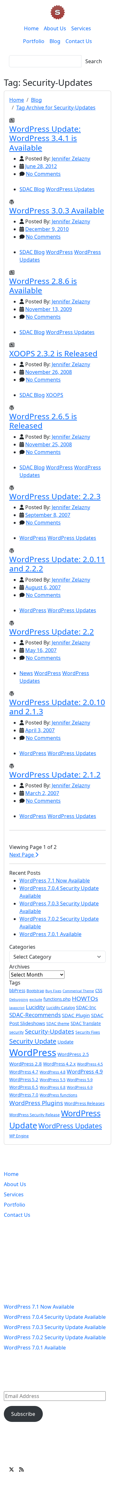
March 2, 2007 (42, 793)
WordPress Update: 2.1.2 (55, 774)
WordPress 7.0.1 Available (50, 934)
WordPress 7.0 (23, 1095)
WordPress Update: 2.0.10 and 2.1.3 (57, 707)
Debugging (18, 999)
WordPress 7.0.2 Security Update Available (55, 1337)
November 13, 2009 (48, 309)
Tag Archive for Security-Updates (56, 107)
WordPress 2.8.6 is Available (43, 285)
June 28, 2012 (41, 166)
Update (65, 1042)
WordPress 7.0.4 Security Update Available (55, 1316)
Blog (55, 41)
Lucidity (35, 1007)
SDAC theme (57, 1023)
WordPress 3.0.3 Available (56, 210)
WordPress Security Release (34, 1115)
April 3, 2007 (40, 730)
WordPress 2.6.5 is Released (43, 421)
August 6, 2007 (43, 587)
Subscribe (23, 1413)
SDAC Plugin (76, 1015)
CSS (98, 990)
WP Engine (19, 1136)
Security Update (32, 1041)
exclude (35, 999)
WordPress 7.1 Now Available (54, 880)
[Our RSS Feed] (21, 1469)
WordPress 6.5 (23, 1087)
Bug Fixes (53, 991)
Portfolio (33, 41)
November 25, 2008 (48, 444)
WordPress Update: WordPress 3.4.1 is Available (45, 138)
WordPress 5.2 (23, 1079)
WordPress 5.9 (80, 1079)
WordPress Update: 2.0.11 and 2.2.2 (57, 564)
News (26, 673)
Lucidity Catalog (60, 1007)
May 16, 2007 (41, 650)
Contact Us (78, 41)
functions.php (57, 999)
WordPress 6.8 (52, 1087)
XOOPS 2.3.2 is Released (53, 353)
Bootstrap (35, 990)
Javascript (17, 1008)
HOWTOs (85, 998)
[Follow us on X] (11, 1469)
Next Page (22, 854)
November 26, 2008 (48, 371)
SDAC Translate (86, 1023)
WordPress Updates (70, 189)
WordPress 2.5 (73, 1054)
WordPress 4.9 (85, 1071)
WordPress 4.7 (23, 1072)
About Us (55, 28)
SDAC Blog (32, 189)
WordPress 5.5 (52, 1079)
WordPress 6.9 (80, 1087)
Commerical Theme (78, 991)
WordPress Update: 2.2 (51, 631)
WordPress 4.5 (90, 1064)
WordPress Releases (84, 1103)
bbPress (17, 990)
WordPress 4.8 (52, 1072)
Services (81, 28)
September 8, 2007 (47, 514)
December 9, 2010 (47, 229)
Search (93, 61)
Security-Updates (49, 1031)
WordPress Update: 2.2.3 (55, 496)
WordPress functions (58, 1095)
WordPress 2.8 (25, 1063)
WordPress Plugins (36, 1103)
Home (31, 28)
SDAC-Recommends (35, 1015)
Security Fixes (87, 1032)
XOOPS (54, 394)
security (16, 1032)
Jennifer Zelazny (71, 158)
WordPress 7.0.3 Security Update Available (55, 1327)
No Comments (43, 173)
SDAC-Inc (86, 1007)
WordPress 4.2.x (59, 1064)
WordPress (59, 252)
